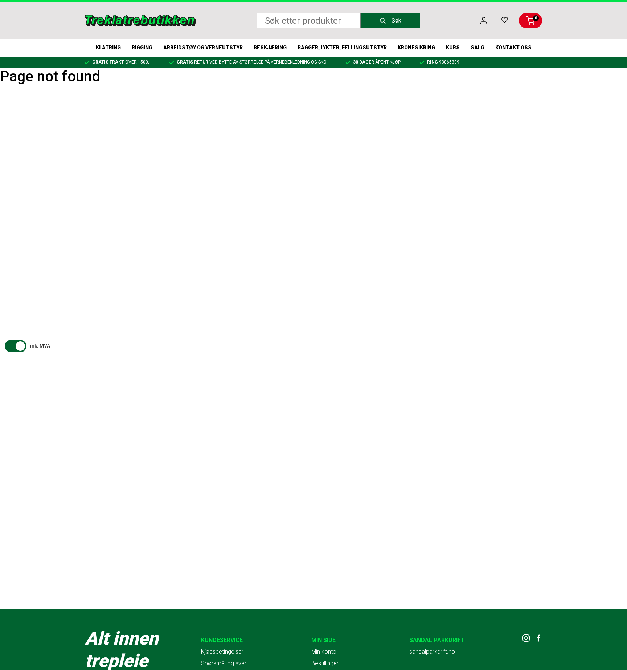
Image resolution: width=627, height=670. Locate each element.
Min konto (323, 651)
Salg (477, 47)
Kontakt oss (513, 47)
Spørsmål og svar (223, 663)
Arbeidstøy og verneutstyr (203, 47)
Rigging (142, 47)
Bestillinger (325, 663)
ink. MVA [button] (40, 346)
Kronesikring (416, 47)
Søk (396, 20)
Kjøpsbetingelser (222, 651)
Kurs (453, 47)
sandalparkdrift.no (432, 651)
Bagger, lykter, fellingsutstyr (342, 47)
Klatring (108, 47)
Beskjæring (270, 47)
